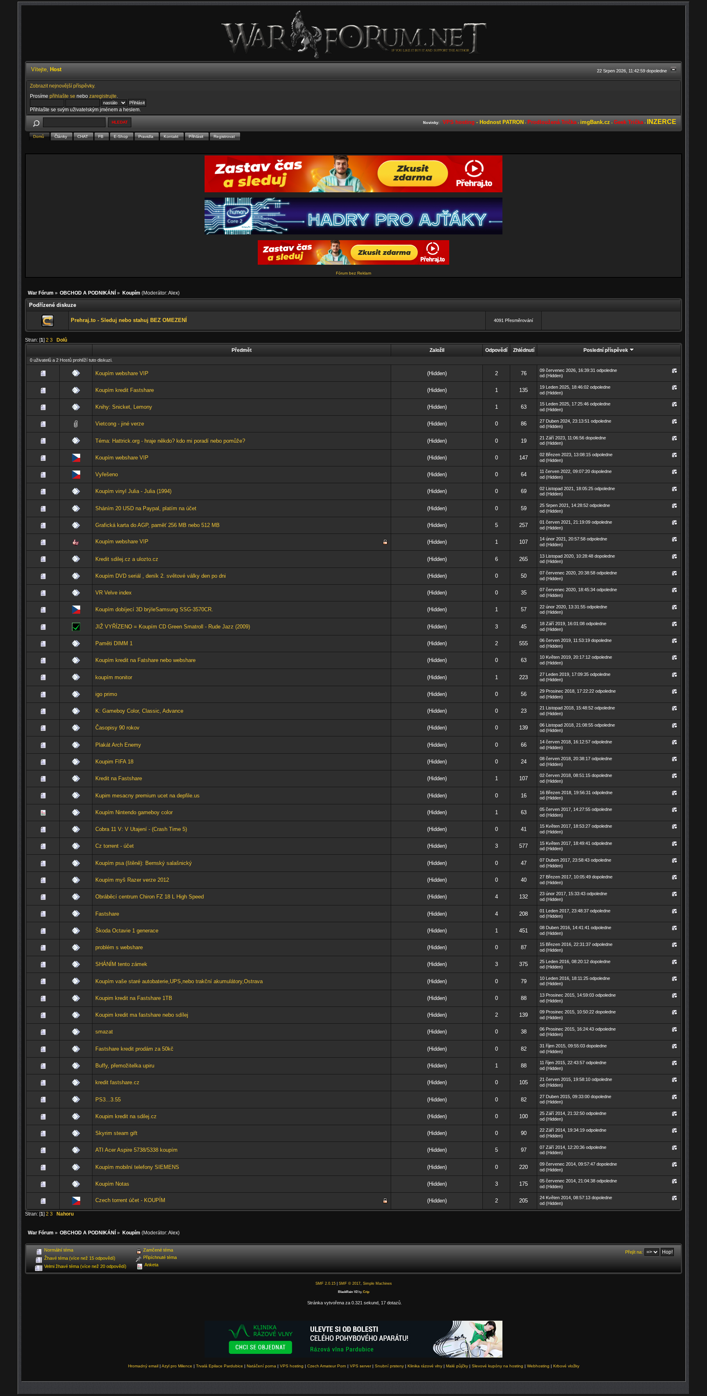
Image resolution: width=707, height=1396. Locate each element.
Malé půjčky (457, 1366)
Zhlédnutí (523, 350)
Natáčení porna (261, 1366)
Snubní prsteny (389, 1366)
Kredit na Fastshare (118, 778)
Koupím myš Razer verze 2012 (132, 880)
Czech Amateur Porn (326, 1366)
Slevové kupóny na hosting (497, 1366)
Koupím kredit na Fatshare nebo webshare (145, 660)
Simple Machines (377, 1283)
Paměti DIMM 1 (114, 643)
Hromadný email (143, 1366)
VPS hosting (292, 1366)
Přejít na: (634, 1252)
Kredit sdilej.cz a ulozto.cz (126, 559)
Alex (173, 292)
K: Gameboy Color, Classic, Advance (139, 711)
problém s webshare (119, 947)
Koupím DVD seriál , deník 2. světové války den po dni (160, 576)
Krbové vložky (566, 1366)
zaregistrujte (103, 96)
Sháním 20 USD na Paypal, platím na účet (145, 508)
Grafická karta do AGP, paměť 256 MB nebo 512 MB (157, 525)
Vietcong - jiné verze (119, 424)
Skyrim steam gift (116, 1133)
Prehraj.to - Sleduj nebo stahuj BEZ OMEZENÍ (129, 320)
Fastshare (107, 914)
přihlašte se (62, 96)
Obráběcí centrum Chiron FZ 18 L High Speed (149, 897)
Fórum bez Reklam (353, 273)
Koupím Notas (112, 1184)
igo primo (106, 694)
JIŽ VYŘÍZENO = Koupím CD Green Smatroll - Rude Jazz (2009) (172, 627)
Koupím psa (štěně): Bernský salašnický (143, 863)
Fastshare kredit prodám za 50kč (134, 1049)
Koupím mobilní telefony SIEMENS (137, 1167)
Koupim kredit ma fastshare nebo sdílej (141, 1015)
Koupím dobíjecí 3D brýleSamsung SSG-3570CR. (154, 609)
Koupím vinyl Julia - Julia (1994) (133, 491)
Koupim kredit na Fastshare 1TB (133, 998)
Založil (437, 350)
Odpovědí (496, 350)
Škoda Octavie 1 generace (126, 931)
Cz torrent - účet (114, 846)
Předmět (242, 350)
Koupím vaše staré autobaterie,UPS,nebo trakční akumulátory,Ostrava (179, 981)
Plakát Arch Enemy (118, 745)
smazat (104, 1032)
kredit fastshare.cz (117, 1082)
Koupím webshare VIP (122, 373)
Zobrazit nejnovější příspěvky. (62, 85)
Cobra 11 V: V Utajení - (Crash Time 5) (141, 829)
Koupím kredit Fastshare (124, 390)
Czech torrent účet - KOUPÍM (130, 1200)
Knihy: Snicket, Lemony (123, 407)
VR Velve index (113, 593)
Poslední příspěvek (606, 350)
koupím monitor (113, 677)
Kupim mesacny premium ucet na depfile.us (147, 796)
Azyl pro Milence (177, 1366)
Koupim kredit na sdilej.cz (126, 1116)
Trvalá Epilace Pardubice (219, 1366)
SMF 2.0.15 (325, 1283)
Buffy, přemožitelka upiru (124, 1066)
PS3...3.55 (108, 1100)
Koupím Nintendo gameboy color (134, 812)
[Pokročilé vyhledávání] (36, 122)
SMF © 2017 (349, 1283)
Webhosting (538, 1366)
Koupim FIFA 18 (114, 762)
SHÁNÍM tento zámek (121, 964)
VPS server (360, 1366)
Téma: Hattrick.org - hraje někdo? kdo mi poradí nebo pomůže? (170, 441)
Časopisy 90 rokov (117, 728)
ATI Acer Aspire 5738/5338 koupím (136, 1150)
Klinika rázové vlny (425, 1366)
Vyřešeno (106, 474)
